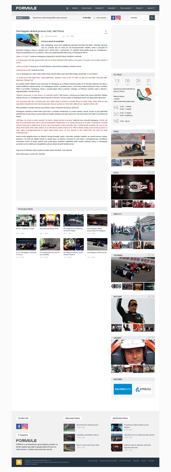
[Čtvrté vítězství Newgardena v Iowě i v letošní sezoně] (133, 269)
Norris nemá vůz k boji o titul (88, 445)
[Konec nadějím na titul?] (26, 220)
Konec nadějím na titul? (25, 228)
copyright (136, 461)
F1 (106, 31)
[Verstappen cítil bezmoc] (97, 244)
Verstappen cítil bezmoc (97, 252)
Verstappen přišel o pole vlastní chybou (73, 254)
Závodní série (86, 8)
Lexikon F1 (151, 8)
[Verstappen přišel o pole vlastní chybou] (73, 244)
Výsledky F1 (112, 8)
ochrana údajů (93, 461)
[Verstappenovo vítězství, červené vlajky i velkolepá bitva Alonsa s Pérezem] (73, 220)
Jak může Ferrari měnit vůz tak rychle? (139, 435)
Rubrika (75, 8)
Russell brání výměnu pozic (87, 425)
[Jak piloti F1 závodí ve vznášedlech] (133, 145)
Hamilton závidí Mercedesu (88, 435)
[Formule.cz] (26, 8)
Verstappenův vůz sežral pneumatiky (49, 254)
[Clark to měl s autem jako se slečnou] (133, 352)
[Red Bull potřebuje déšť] (50, 220)
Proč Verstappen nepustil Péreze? (26, 254)
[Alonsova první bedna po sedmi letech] (133, 310)
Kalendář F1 (99, 8)
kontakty (151, 461)
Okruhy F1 (139, 8)
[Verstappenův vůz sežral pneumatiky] (50, 244)
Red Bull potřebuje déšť (49, 228)
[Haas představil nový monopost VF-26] (133, 187)
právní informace (125, 461)
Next (157, 146)
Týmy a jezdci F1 (126, 8)
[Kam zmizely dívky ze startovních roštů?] (133, 228)
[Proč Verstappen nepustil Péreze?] (26, 244)
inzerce (143, 461)
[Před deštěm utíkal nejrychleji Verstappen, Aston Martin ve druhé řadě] (97, 220)
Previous (108, 146)
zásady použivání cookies (108, 461)
